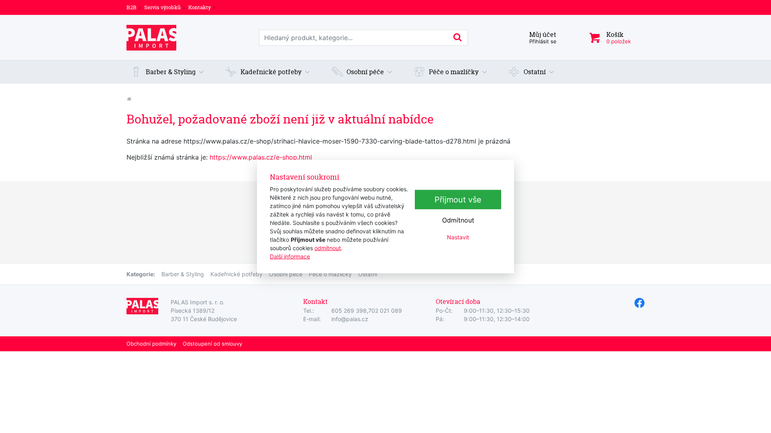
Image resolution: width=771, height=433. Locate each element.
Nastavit (458, 237)
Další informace (290, 256)
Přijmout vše (457, 199)
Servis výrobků (162, 7)
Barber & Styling (182, 274)
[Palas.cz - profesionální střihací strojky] (128, 99)
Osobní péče (285, 274)
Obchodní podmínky (151, 343)
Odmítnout (458, 220)
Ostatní (367, 274)
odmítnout (327, 247)
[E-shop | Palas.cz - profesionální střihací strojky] (151, 38)
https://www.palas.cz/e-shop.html (261, 157)
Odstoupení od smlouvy (212, 343)
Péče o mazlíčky (330, 274)
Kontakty (199, 7)
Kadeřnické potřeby (236, 274)
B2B (131, 7)
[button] (167, 72)
